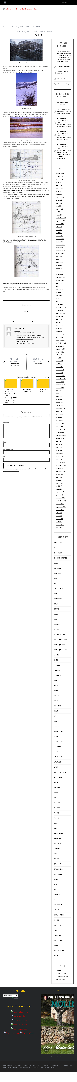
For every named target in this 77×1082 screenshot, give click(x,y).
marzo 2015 (59, 236)
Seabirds (57, 843)
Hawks (56, 711)
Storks (57, 879)
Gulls (56, 701)
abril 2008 (59, 450)
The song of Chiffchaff (64, 126)
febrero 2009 (60, 423)
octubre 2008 (60, 432)
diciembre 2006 (60, 498)
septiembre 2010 (61, 385)
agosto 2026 (60, 173)
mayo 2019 (59, 179)
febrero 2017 (60, 197)
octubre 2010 (60, 382)
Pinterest (26, 308)
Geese (56, 685)
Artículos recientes (38, 322)
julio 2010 (59, 390)
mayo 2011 (59, 361)
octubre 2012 (60, 310)
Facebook (9, 308)
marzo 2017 (59, 194)
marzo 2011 (59, 367)
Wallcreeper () (13, 190)
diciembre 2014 (60, 245)
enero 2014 (59, 271)
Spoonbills (58, 869)
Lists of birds (59, 757)
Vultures (57, 925)
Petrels (57, 803)
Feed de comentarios (62, 976)
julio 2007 (59, 477)
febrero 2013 (60, 298)
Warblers (57, 945)
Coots (56, 594)
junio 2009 (59, 411)
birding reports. (61, 558)
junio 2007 (59, 480)
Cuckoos (57, 614)
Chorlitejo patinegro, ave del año (25, 343)
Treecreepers (59, 905)
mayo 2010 (59, 396)
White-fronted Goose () (33, 196)
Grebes (56, 696)
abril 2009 (59, 417)
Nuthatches (58, 782)
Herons (57, 716)
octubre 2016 (60, 200)
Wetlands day (38, 361)
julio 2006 (59, 513)
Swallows (58, 884)
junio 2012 (59, 322)
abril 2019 (59, 182)
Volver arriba (67, 1065)
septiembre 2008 (61, 435)
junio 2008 (59, 444)
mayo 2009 (59, 414)
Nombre (5, 442)
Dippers (57, 629)
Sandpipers (58, 833)
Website (17, 331)
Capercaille (58, 589)
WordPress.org (60, 979)
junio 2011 (59, 358)
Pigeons (57, 808)
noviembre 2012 (61, 307)
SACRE (56, 828)
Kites (56, 736)
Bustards (58, 578)
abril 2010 (59, 399)
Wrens (56, 956)
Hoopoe (57, 721)
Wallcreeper (59, 940)
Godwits (57, 690)
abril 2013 (59, 292)
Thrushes (58, 894)
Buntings (57, 573)
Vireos (56, 920)
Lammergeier (59, 741)
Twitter (18, 308)
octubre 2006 (60, 504)
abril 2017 (59, 191)
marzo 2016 (59, 215)
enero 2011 (59, 373)
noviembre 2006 (61, 501)
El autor (15, 322)
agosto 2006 (60, 510)
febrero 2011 (60, 370)
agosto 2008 (60, 438)
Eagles (56, 655)
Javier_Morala (30, 332)
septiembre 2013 (61, 277)
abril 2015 (59, 233)
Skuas (56, 854)
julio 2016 (59, 203)
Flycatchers (59, 675)
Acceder (58, 970)
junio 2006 (59, 516)
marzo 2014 (59, 268)
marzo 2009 (59, 420)
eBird (56, 660)
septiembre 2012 (61, 313)
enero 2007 (59, 495)
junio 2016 (59, 206)
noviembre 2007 (61, 465)
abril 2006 (59, 522)
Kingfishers (58, 731)
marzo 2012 (59, 331)
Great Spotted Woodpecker (15, 361)
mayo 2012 (59, 325)
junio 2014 (59, 259)
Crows (56, 609)
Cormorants (59, 599)
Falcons (57, 665)
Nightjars (58, 777)
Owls (56, 798)
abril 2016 (59, 212)
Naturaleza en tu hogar (43, 390)
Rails (56, 823)
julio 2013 (59, 283)
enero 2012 (59, 337)
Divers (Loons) (60, 634)
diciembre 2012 (60, 304)
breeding (57, 568)
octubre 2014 (60, 248)
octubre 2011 (60, 346)
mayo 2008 (59, 447)
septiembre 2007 (61, 471)
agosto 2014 (60, 253)
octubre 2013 (60, 274)
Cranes (57, 604)
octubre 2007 (60, 468)
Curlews (57, 619)
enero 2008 (59, 459)
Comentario (6, 423)
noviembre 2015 (61, 218)
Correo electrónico (8, 449)
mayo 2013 (59, 289)
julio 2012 (59, 319)
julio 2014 (59, 256)
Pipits (56, 813)
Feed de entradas (61, 973)
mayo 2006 (59, 519)
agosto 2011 (60, 352)
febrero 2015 (60, 239)
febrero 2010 (60, 405)
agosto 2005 (60, 525)
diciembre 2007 (60, 462)
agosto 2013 (60, 280)
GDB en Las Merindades (27, 390)
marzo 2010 (59, 402)
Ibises (56, 726)
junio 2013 (59, 286)
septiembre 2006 (61, 507)
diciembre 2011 (60, 340)
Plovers (57, 818)
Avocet (56, 548)
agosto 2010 (60, 388)
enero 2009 (59, 426)
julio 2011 (59, 355)
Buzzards (58, 583)
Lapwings (57, 747)
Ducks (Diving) (60, 645)
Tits (55, 900)
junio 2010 (59, 394)
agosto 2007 (60, 474)
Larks (56, 752)
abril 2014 (59, 265)
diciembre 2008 (60, 429)
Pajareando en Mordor (23, 341)
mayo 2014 (59, 262)
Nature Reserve (60, 772)
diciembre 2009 (60, 408)
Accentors (58, 543)
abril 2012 (59, 328)
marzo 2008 (59, 453)
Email (26, 311)
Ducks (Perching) (61, 650)
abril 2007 (59, 486)
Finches (57, 670)
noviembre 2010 (61, 379)
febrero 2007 (60, 492)
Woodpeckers (59, 951)
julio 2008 (59, 441)
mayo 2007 (59, 483)
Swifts (56, 889)
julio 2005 (59, 528)
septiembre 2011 (61, 349)
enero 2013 (59, 301)
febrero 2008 (60, 456)
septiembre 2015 (61, 221)
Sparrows (58, 864)
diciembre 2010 (60, 376)
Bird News (58, 553)
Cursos (57, 624)
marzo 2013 (59, 295)
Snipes (56, 859)
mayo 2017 (59, 188)
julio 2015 (59, 227)
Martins (57, 767)
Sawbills (57, 838)
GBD (55, 680)
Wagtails (57, 935)
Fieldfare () (29, 240)
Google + (35, 308)
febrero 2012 (60, 334)
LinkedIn (44, 308)
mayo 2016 (59, 209)
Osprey (57, 792)
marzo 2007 (59, 489)
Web (4, 457)
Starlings (58, 874)
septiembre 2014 (61, 251)
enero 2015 (59, 242)
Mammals (57, 762)
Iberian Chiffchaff (63, 139)
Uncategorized (39, 32)
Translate (16, 997)
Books (56, 563)
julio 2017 (59, 185)
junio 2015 (59, 230)
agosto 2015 (60, 224)
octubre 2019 (60, 176)
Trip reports (59, 910)
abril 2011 (59, 364)
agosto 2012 (60, 316)
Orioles (57, 787)
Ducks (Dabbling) (61, 639)
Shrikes (57, 849)
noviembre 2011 (61, 343)
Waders (57, 930)
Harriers (57, 706)
